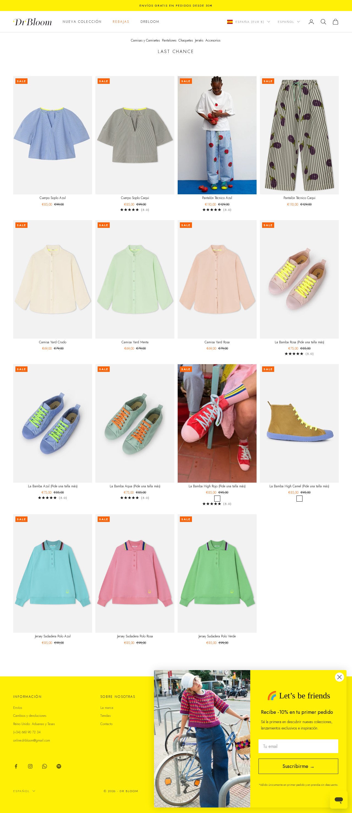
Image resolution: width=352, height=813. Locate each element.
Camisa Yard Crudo (52, 342)
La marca (106, 707)
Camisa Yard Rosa (217, 342)
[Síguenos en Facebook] (16, 766)
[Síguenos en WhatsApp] (44, 766)
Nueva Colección (82, 21)
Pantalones (169, 40)
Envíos (17, 707)
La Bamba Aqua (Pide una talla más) (135, 486)
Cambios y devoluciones (29, 715)
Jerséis (199, 40)
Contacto (106, 723)
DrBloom (150, 21)
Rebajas (121, 21)
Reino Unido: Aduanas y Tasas (34, 723)
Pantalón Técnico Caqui (299, 197)
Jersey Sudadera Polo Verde (217, 636)
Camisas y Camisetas (145, 40)
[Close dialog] (339, 677)
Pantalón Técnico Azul (217, 197)
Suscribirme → (298, 766)
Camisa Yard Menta (135, 342)
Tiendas (105, 715)
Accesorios (212, 40)
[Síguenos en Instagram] (30, 766)
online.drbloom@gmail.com (31, 740)
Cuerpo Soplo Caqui (135, 197)
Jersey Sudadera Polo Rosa (135, 636)
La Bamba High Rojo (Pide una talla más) (217, 486)
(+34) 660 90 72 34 (27, 732)
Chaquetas (185, 40)
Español (286, 22)
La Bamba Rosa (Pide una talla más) (299, 342)
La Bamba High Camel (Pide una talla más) (299, 486)
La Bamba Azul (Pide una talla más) (53, 486)
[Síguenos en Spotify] (59, 766)
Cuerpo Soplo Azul (53, 197)
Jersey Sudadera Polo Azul (53, 636)
